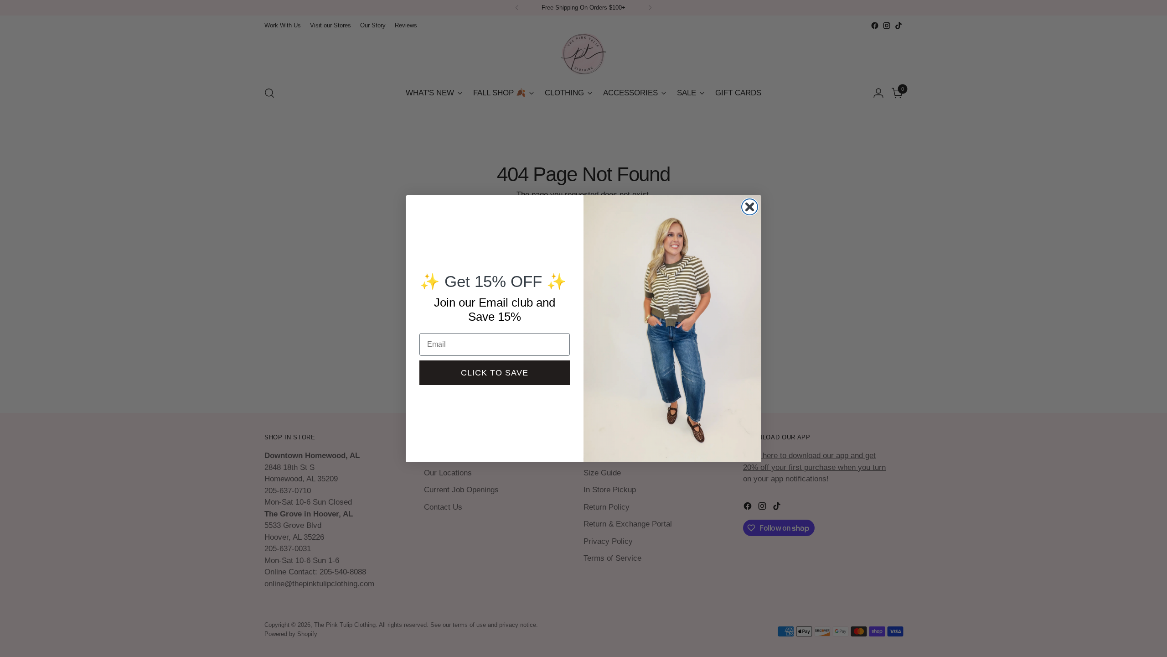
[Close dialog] (750, 207)
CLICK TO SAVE (494, 372)
